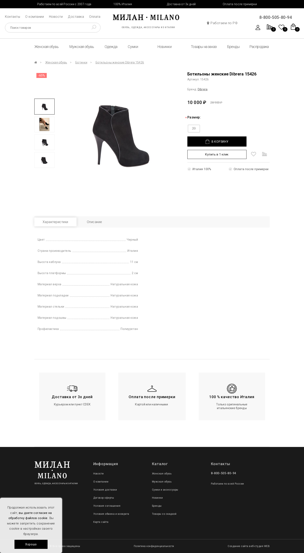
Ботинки (81, 62)
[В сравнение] (264, 154)
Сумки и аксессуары (165, 489)
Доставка (76, 17)
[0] (270, 29)
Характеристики (55, 222)
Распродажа (259, 46)
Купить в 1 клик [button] (217, 154)
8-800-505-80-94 (275, 17)
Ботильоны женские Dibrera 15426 (120, 62)
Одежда (111, 46)
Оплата (95, 17)
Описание (94, 222)
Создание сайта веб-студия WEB (249, 546)
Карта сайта (101, 522)
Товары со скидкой (164, 513)
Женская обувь (46, 46)
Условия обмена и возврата (111, 513)
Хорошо (31, 544)
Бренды (233, 46)
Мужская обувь (81, 46)
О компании (34, 17)
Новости (56, 17)
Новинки (164, 46)
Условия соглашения (107, 505)
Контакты (12, 17)
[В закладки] (253, 154)
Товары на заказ (204, 46)
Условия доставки (105, 489)
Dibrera (203, 89)
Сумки (133, 46)
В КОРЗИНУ (220, 141)
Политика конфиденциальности (154, 546)
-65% (41, 75)
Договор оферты (103, 497)
